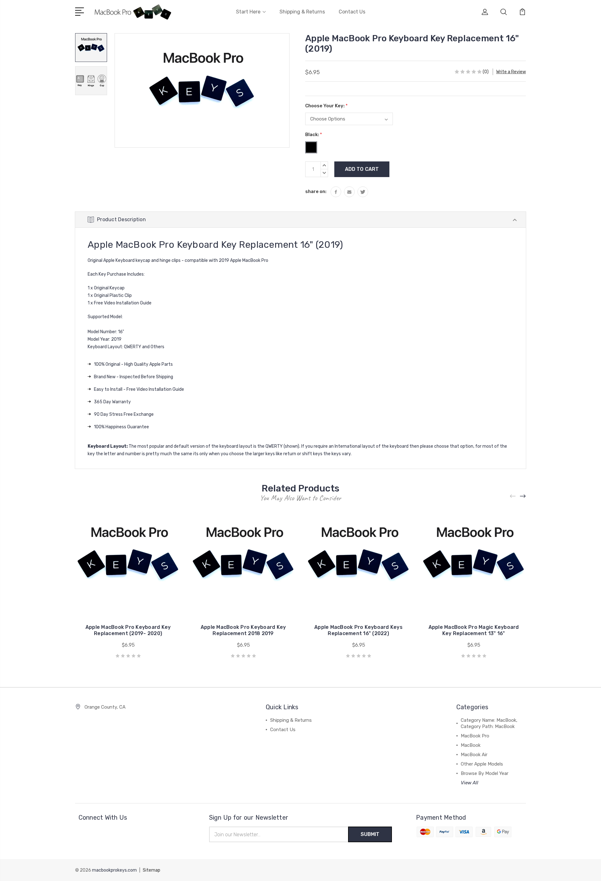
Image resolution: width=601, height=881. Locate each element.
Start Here (248, 12)
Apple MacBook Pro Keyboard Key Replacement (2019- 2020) (128, 630)
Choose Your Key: (326, 106)
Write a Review (511, 71)
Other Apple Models (482, 764)
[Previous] (513, 496)
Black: (313, 134)
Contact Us (352, 12)
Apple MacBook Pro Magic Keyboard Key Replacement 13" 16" (474, 630)
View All (469, 783)
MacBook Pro (475, 736)
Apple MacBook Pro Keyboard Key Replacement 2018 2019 (243, 630)
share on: (315, 191)
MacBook (470, 745)
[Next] (523, 496)
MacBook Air (474, 754)
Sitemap (151, 870)
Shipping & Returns (302, 12)
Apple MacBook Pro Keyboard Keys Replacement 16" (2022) (358, 630)
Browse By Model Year (484, 773)
